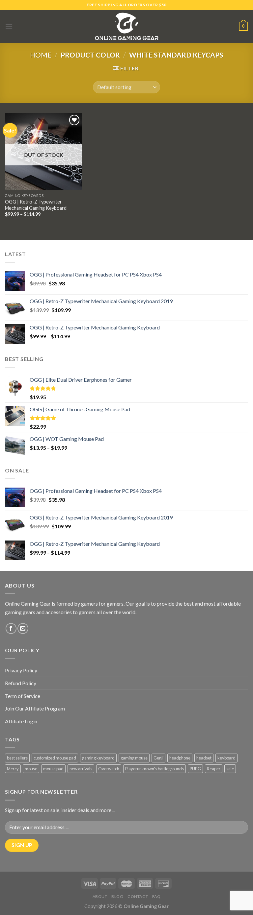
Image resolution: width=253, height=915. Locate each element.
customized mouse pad (55, 757)
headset (203, 757)
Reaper (213, 768)
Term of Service (22, 696)
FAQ (156, 896)
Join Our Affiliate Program (35, 708)
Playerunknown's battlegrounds (154, 768)
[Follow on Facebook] (11, 628)
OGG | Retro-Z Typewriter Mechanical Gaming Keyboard (36, 205)
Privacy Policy (21, 670)
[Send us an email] (22, 628)
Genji (158, 757)
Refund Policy (20, 683)
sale (230, 768)
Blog (117, 896)
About (100, 896)
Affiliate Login (21, 721)
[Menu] (9, 26)
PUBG (195, 768)
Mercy (13, 768)
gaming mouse (134, 757)
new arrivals (81, 768)
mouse (31, 768)
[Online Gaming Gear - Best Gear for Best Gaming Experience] (126, 26)
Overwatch (108, 768)
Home (40, 55)
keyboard (226, 757)
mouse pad (53, 768)
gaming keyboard (98, 757)
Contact (137, 896)
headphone (179, 757)
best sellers (17, 757)
